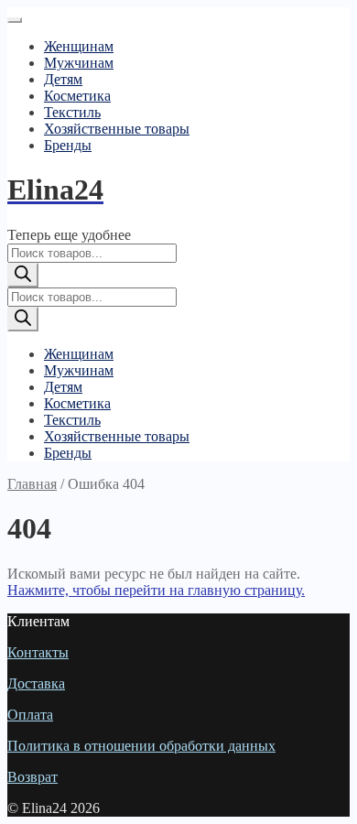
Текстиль (72, 112)
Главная (32, 484)
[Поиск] (22, 275)
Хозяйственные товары (116, 128)
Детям (63, 79)
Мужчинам (79, 62)
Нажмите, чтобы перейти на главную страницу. (156, 590)
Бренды (68, 145)
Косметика (77, 95)
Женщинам (79, 46)
